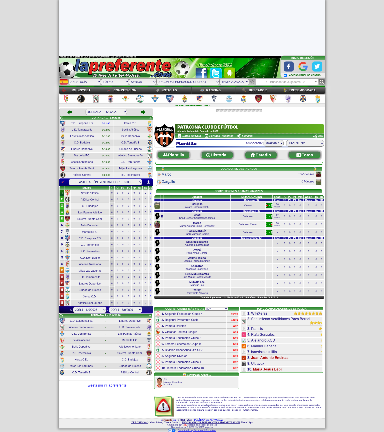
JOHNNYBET (81, 90)
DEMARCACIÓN (251, 197)
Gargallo (168, 182)
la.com (168, 420)
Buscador (258, 90)
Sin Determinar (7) (251, 238)
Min (300, 197)
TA (316, 197)
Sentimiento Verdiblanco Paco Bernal (280, 319)
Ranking (213, 90)
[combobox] (286, 82)
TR (321, 197)
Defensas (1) (251, 200)
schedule (62, 118)
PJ (289, 197)
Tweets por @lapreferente (106, 385)
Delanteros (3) (251, 211)
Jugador (197, 197)
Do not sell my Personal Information (197, 430)
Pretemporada (302, 90)
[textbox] (287, 82)
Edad (277, 197)
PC (284, 197)
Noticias (169, 90)
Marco (166, 174)
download (148, 182)
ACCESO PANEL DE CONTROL (305, 75)
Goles (308, 197)
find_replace (322, 82)
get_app (150, 118)
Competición (125, 90)
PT (294, 197)
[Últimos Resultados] (62, 182)
